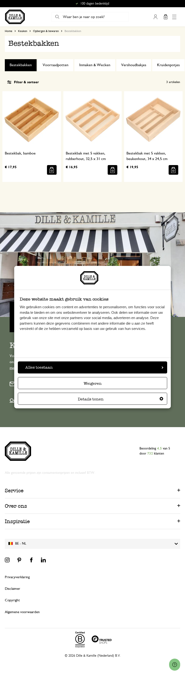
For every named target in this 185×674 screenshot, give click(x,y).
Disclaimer (12, 589)
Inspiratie (17, 521)
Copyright (12, 600)
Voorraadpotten (55, 65)
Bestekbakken (21, 65)
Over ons (16, 506)
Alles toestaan (39, 367)
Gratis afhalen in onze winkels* (94, 3)
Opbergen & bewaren (46, 31)
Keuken (22, 31)
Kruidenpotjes (168, 65)
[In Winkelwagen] (52, 170)
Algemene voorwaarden (22, 612)
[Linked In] (43, 560)
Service (14, 491)
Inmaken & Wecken (94, 65)
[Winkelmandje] (165, 17)
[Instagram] (7, 560)
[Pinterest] (19, 560)
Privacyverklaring (17, 577)
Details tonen (91, 399)
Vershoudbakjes (133, 65)
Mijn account (155, 17)
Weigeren (93, 383)
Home (8, 31)
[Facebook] (31, 560)
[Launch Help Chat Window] (174, 665)
